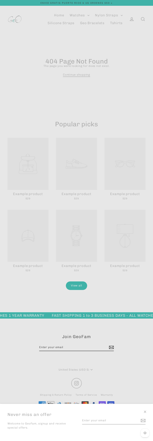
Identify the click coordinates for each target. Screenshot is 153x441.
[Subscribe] (143, 420)
